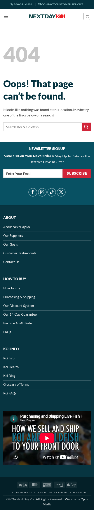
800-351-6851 (22, 4)
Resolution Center (52, 492)
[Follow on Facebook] (32, 192)
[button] (6, 16)
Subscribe (77, 173)
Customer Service (21, 492)
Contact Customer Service (62, 4)
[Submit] (86, 127)
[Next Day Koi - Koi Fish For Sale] (47, 16)
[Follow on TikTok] (51, 192)
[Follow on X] (61, 192)
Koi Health (78, 492)
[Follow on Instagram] (42, 192)
